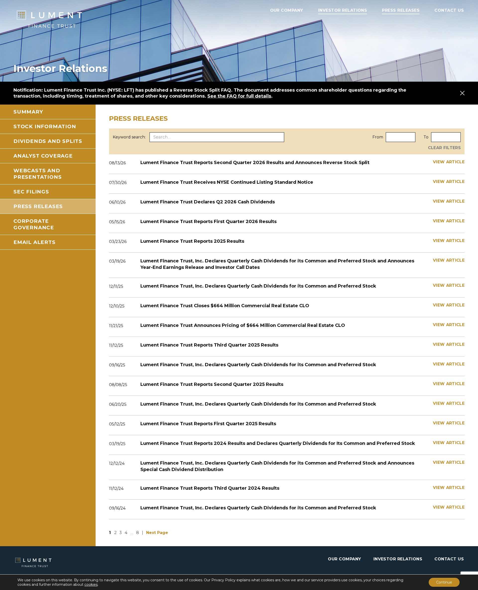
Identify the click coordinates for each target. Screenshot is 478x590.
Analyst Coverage (43, 156)
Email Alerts (34, 242)
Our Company (286, 10)
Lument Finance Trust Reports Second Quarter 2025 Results (211, 384)
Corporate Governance (33, 224)
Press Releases (400, 10)
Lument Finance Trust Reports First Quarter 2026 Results (208, 221)
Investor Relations (342, 10)
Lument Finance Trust (63, 19)
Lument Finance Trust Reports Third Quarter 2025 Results (209, 345)
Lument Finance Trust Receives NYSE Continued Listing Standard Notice (226, 182)
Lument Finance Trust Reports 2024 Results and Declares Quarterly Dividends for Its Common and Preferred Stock (277, 443)
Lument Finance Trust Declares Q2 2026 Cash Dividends (207, 202)
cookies (91, 584)
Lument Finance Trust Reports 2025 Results (192, 241)
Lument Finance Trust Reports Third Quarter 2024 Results (209, 488)
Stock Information (44, 126)
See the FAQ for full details (239, 96)
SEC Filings (31, 192)
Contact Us (449, 10)
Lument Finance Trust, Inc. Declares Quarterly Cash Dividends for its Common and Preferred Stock (258, 286)
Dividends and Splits (47, 141)
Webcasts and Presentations (37, 174)
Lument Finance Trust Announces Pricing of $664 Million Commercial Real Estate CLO (242, 325)
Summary (28, 112)
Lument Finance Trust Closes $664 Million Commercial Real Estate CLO (224, 305)
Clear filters (444, 147)
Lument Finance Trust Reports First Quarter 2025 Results (208, 423)
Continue (444, 582)
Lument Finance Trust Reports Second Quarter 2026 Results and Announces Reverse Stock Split (254, 162)
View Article (449, 162)
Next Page (157, 532)
